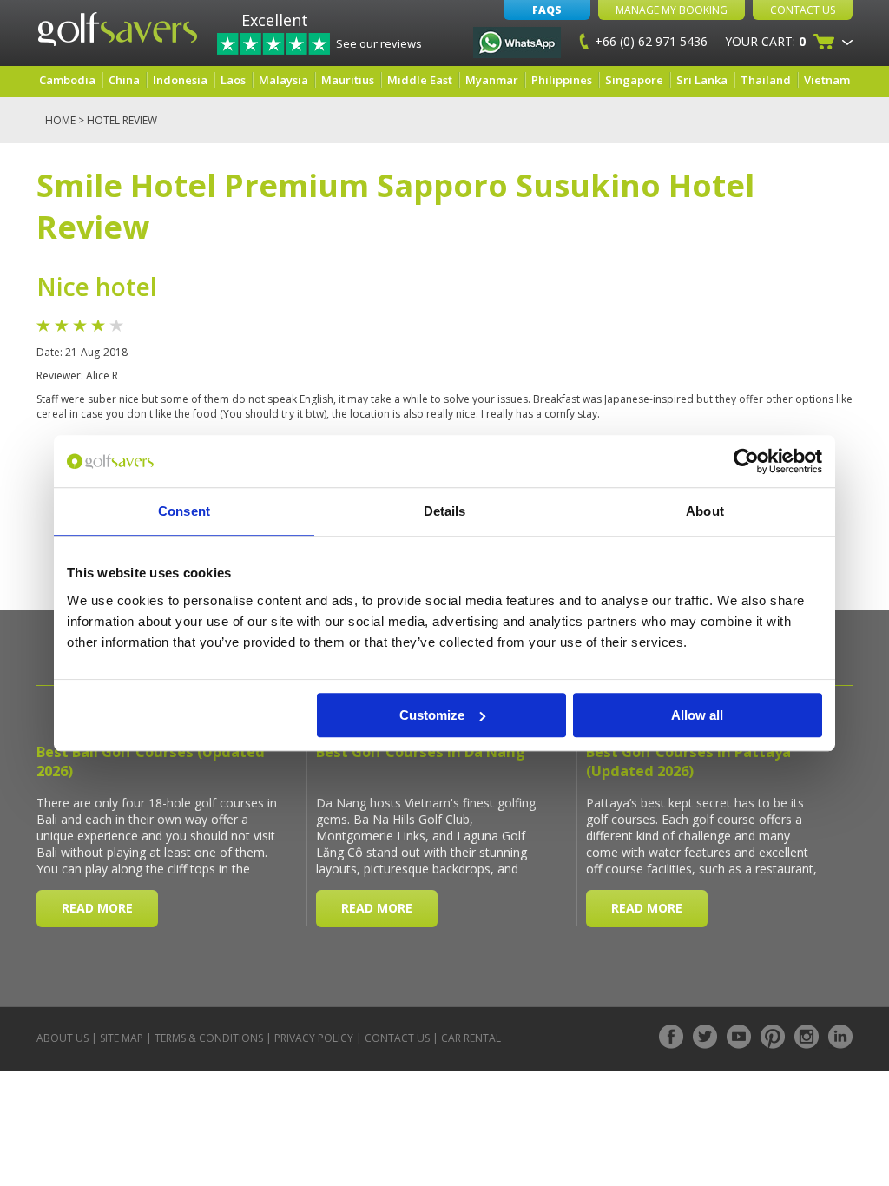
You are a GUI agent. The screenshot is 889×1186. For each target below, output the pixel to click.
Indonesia (180, 80)
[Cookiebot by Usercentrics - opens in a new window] (746, 461)
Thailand (766, 80)
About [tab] (705, 511)
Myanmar (491, 80)
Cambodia (67, 80)
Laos (233, 80)
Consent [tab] (184, 511)
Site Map (121, 1038)
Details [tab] (445, 511)
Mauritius (347, 80)
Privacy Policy (313, 1038)
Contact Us (802, 10)
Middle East (419, 80)
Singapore (634, 80)
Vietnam (827, 80)
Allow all (697, 715)
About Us (62, 1038)
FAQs (547, 10)
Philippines (561, 80)
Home (60, 120)
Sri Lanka (702, 80)
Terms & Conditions (209, 1038)
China (124, 80)
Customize (431, 715)
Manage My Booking (672, 10)
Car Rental (471, 1038)
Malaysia (283, 80)
